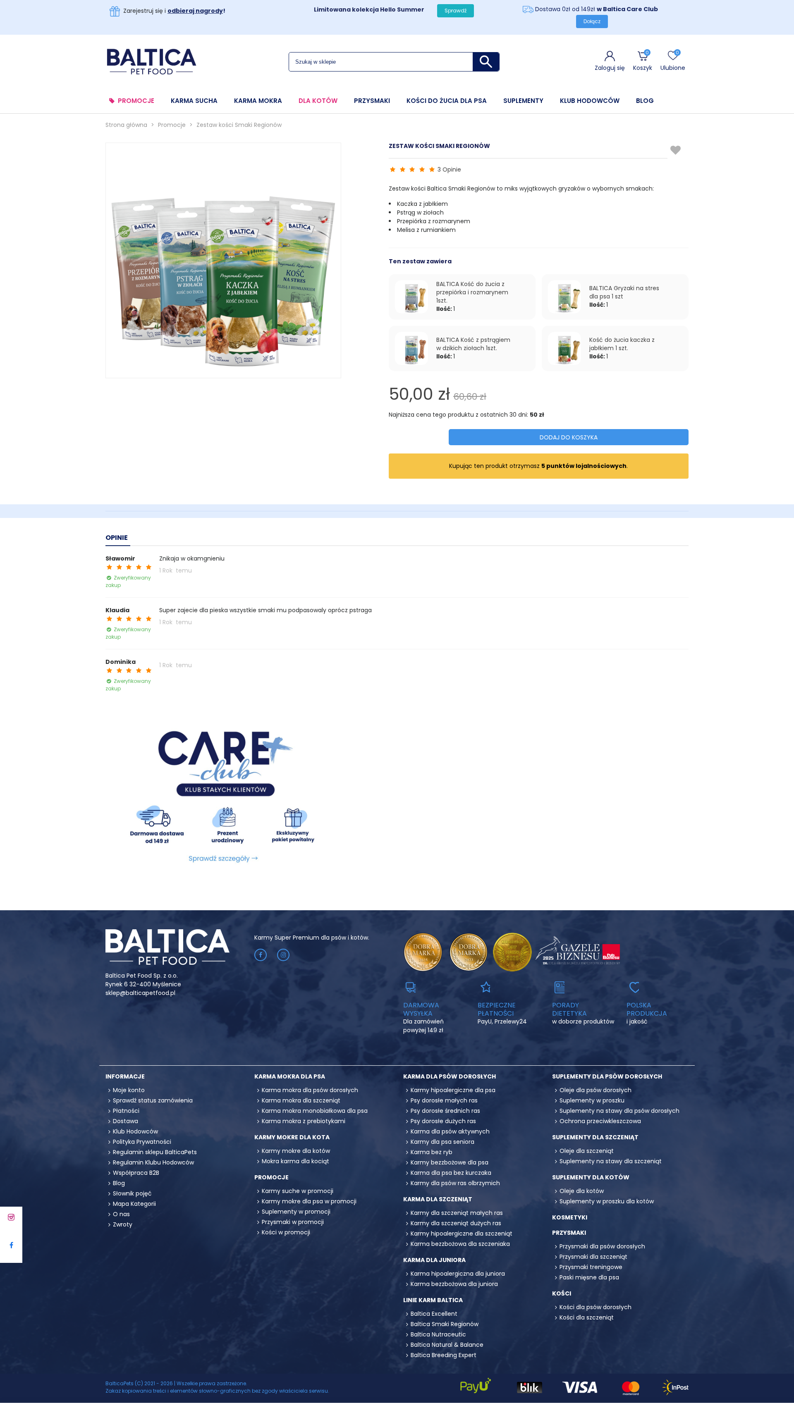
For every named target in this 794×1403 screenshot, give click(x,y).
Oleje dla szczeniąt (587, 1151)
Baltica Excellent (434, 1314)
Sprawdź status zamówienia (153, 1100)
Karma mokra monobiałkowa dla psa (315, 1111)
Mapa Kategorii (134, 1204)
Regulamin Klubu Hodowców (153, 1162)
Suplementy (523, 101)
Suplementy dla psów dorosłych (607, 1076)
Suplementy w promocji (296, 1211)
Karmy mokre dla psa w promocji (309, 1201)
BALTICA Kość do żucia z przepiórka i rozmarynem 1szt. (472, 292)
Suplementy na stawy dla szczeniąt (611, 1161)
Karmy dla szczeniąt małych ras (457, 1213)
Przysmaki (372, 101)
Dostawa (125, 1121)
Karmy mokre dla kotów (296, 1151)
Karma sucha (194, 101)
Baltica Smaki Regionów (444, 1324)
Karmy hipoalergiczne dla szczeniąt (461, 1233)
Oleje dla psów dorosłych (595, 1090)
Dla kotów (318, 101)
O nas (121, 1214)
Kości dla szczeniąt (587, 1317)
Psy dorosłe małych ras (444, 1100)
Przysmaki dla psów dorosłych (602, 1246)
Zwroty (122, 1224)
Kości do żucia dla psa (447, 101)
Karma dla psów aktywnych (450, 1131)
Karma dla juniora (434, 1260)
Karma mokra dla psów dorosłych (310, 1090)
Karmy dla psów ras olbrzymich (455, 1183)
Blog (645, 101)
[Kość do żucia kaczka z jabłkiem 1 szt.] (564, 348)
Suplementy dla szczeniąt (595, 1137)
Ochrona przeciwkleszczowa (600, 1121)
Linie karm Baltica (433, 1300)
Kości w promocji (286, 1232)
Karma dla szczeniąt (437, 1199)
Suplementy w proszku (592, 1100)
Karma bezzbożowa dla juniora (454, 1284)
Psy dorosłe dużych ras (443, 1121)
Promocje (136, 101)
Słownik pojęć (132, 1193)
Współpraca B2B (136, 1173)
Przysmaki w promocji (293, 1222)
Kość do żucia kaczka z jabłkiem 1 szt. (622, 344)
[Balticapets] (150, 61)
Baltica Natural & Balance (447, 1345)
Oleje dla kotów (582, 1191)
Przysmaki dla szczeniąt (593, 1257)
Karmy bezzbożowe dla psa (449, 1162)
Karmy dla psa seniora (442, 1142)
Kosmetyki (569, 1217)
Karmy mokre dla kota (292, 1137)
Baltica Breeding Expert (443, 1355)
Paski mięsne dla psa (589, 1277)
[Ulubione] (675, 150)
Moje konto (129, 1090)
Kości (561, 1293)
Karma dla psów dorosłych (449, 1076)
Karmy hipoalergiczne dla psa (453, 1090)
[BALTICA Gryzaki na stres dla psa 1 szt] (564, 296)
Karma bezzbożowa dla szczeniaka (460, 1244)
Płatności (126, 1111)
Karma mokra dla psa (289, 1076)
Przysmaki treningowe (591, 1267)
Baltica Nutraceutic (438, 1334)
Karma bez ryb (431, 1152)
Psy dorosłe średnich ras (445, 1111)
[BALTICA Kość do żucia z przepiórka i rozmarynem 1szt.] (411, 296)
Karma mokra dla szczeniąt (301, 1100)
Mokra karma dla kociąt (295, 1161)
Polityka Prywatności (142, 1142)
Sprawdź (455, 10)
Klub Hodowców (589, 101)
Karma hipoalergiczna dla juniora (458, 1273)
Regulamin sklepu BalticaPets (155, 1152)
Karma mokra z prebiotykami (303, 1121)
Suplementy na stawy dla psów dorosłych (619, 1111)
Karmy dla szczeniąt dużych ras (456, 1223)
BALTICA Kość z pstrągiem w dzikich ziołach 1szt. (473, 344)
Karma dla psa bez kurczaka (451, 1173)
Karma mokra (258, 101)
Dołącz (592, 21)
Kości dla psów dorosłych (595, 1307)
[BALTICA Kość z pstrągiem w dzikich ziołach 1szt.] (411, 348)
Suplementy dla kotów (590, 1177)
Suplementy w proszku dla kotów (607, 1201)
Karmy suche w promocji (297, 1191)
